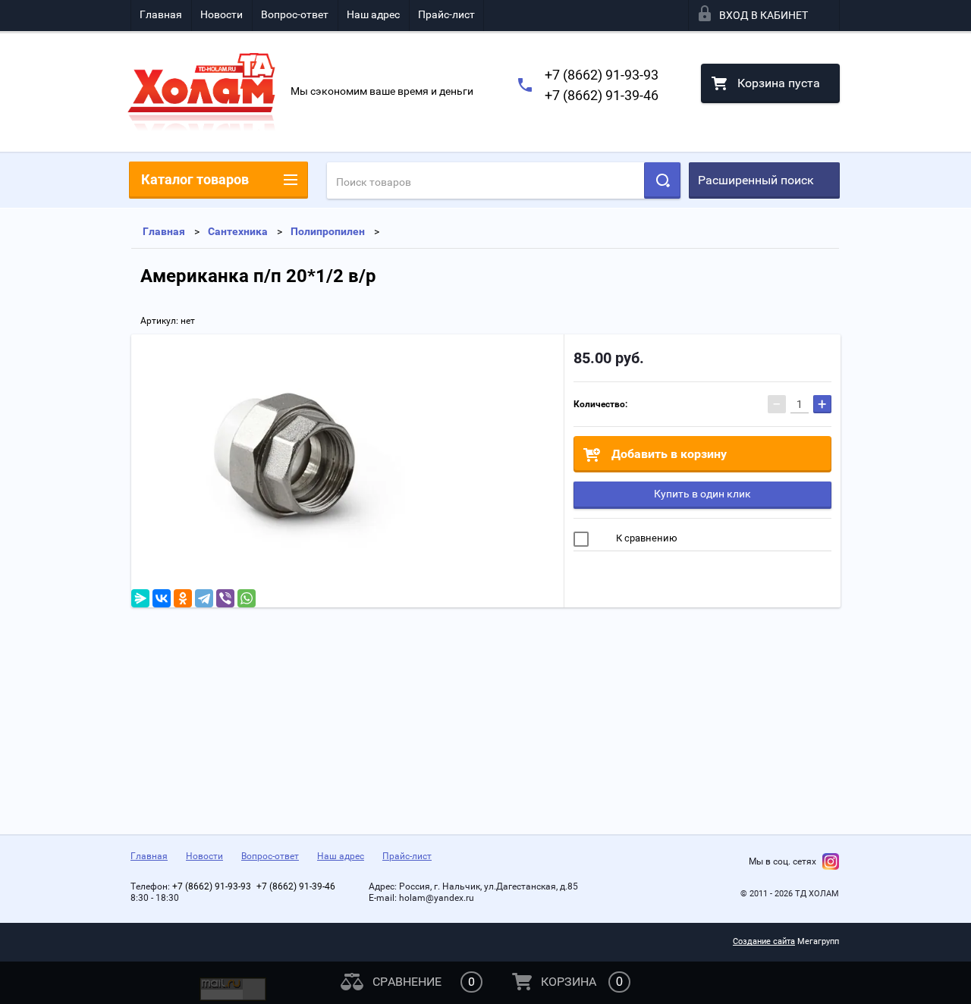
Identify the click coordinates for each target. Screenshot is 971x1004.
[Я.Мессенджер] (140, 598)
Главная (161, 14)
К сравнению (645, 538)
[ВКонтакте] (161, 598)
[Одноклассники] (183, 598)
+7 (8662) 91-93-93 (601, 75)
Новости (221, 14)
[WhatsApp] (246, 598)
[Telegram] (204, 598)
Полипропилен (328, 231)
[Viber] (225, 598)
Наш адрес (373, 14)
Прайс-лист (446, 14)
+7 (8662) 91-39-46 (601, 95)
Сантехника (238, 231)
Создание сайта (764, 941)
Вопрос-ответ (294, 14)
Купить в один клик (702, 494)
